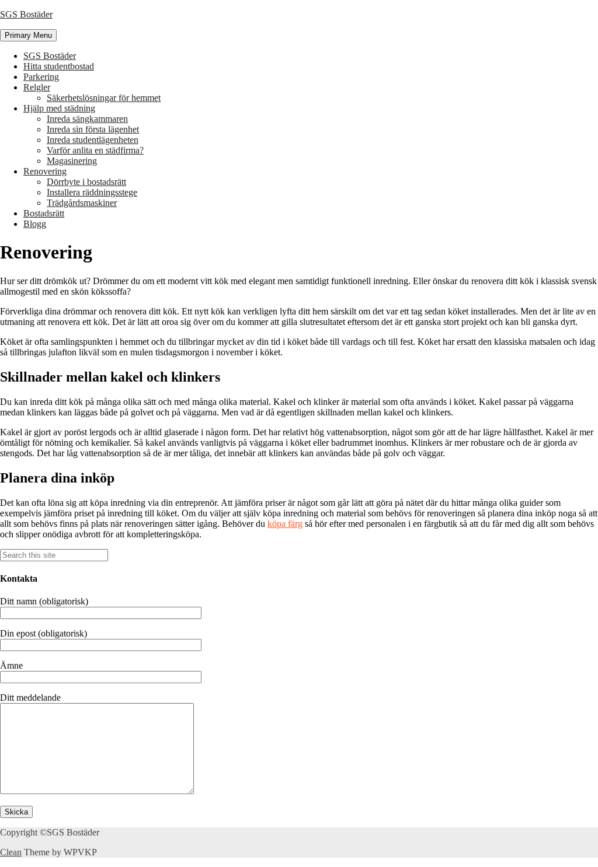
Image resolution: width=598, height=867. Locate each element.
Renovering (45, 171)
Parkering (41, 77)
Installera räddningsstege (92, 192)
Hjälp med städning (59, 108)
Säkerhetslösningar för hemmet (104, 98)
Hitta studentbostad (58, 66)
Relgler (36, 87)
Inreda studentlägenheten (92, 140)
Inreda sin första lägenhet (93, 129)
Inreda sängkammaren (87, 119)
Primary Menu (28, 35)
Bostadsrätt (43, 213)
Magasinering (72, 161)
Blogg (34, 224)
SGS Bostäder (26, 14)
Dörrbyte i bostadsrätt (86, 182)
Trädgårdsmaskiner (82, 203)
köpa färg (285, 524)
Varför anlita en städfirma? (95, 150)
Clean (11, 852)
